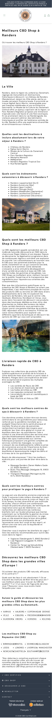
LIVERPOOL (32, 647)
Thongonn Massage (19, 473)
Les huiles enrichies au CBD (23, 390)
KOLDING (46, 619)
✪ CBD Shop (9, 680)
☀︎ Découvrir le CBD (14, 686)
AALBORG (19, 611)
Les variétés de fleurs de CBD (24, 385)
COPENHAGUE (34, 611)
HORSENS (31, 619)
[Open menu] (4, 15)
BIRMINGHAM (9, 644)
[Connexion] (45, 15)
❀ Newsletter (10, 691)
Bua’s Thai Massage (19, 469)
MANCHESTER (45, 647)
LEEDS (6, 647)
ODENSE (46, 611)
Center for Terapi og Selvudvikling (26, 545)
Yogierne (14, 538)
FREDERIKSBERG (35, 615)
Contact (7, 697)
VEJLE (6, 615)
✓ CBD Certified (11, 675)
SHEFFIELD (20, 651)
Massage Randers (19, 465)
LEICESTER (44, 651)
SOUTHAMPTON (34, 651)
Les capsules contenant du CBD (25, 392)
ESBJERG (19, 615)
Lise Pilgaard (16, 540)
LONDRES (19, 647)
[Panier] (48, 15)
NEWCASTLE (9, 651)
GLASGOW (44, 644)
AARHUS (7, 611)
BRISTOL (19, 644)
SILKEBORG (8, 619)
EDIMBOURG (33, 644)
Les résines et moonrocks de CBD (26, 388)
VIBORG (19, 619)
